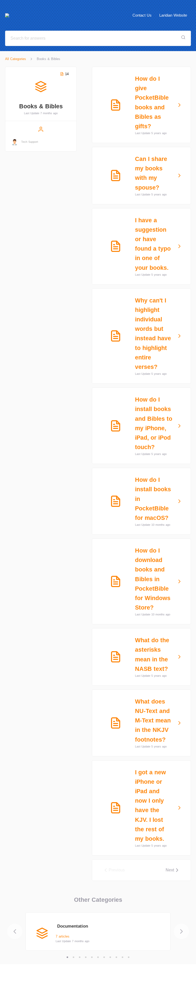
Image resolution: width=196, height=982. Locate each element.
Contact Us (142, 15)
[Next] (181, 931)
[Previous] (14, 931)
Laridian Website (173, 15)
